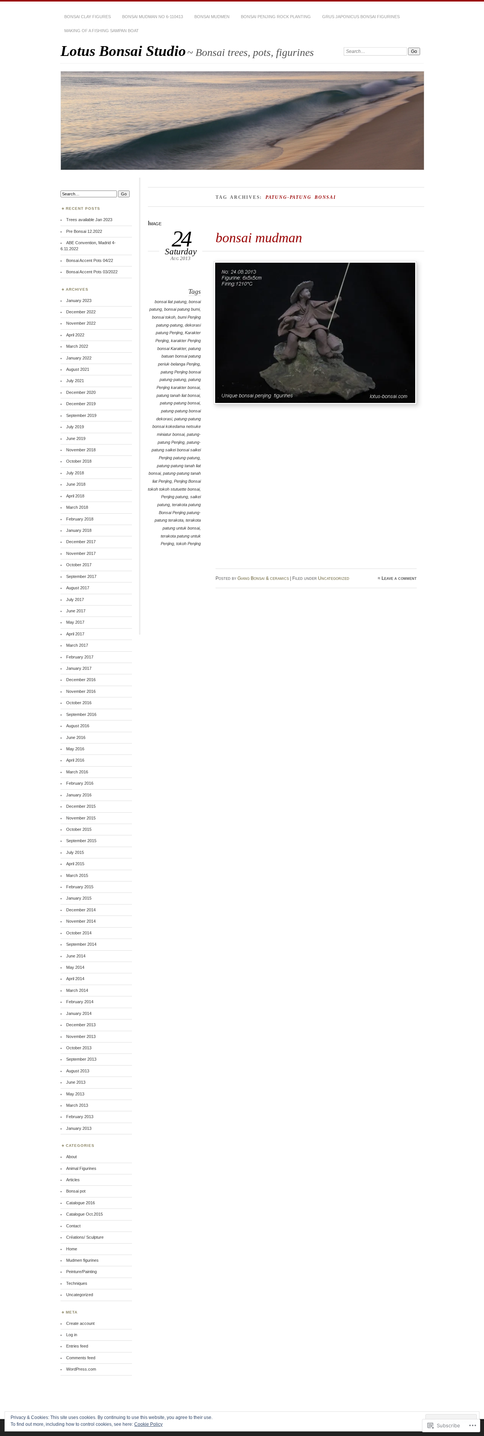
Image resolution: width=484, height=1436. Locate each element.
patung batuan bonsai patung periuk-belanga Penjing (179, 356)
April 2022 (75, 335)
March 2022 (77, 346)
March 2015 (77, 875)
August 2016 (77, 725)
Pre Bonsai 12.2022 (84, 231)
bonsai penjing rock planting (276, 16)
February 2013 (79, 1116)
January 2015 (79, 898)
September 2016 (81, 714)
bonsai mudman (259, 237)
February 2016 (79, 783)
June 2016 (75, 737)
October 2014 (79, 933)
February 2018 (79, 519)
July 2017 (75, 599)
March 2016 (77, 772)
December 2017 (81, 541)
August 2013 (77, 1071)
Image (154, 223)
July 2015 (75, 852)
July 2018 (75, 473)
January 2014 (79, 1013)
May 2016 (75, 749)
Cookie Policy (148, 1424)
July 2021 (75, 380)
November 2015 (81, 818)
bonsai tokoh (163, 317)
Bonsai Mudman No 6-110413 (152, 16)
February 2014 (79, 1001)
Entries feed (77, 1346)
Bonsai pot (75, 1191)
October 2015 (79, 829)
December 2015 (81, 806)
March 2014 (77, 990)
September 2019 (81, 415)
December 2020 (81, 392)
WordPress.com (81, 1369)
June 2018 (75, 484)
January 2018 (79, 530)
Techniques (76, 1283)
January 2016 (79, 795)
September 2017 (81, 576)
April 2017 (75, 634)
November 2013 (81, 1036)
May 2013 (75, 1094)
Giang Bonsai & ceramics (263, 578)
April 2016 (75, 760)
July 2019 (75, 426)
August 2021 (77, 369)
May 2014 (75, 967)
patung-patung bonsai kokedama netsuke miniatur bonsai (176, 427)
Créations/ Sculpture (85, 1237)
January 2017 (79, 668)
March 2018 (77, 507)
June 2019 (75, 438)
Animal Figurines (81, 1168)
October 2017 (79, 564)
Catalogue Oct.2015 (84, 1214)
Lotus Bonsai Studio (123, 51)
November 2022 (81, 323)
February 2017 (79, 657)
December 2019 (81, 403)
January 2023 (79, 300)
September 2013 (81, 1059)
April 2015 (75, 863)
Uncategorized (333, 578)
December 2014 (81, 910)
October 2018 (79, 461)
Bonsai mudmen (212, 16)
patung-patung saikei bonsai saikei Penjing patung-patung (176, 450)
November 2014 (81, 921)
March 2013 (77, 1105)
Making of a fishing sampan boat (101, 30)
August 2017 (77, 588)
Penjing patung (174, 496)
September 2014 (81, 944)
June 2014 (75, 956)
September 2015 (81, 840)
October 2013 (79, 1048)
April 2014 (75, 978)
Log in (71, 1334)
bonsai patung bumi (182, 309)
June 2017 (75, 611)
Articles (73, 1179)
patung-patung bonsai (180, 403)
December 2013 (81, 1024)
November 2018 (81, 450)
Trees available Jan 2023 (89, 219)
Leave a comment (399, 578)
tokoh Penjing (188, 543)
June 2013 (75, 1082)
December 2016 (81, 679)
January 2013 (79, 1128)
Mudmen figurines (82, 1260)
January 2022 (79, 358)
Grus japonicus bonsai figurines (361, 16)
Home (71, 1249)
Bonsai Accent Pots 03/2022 (92, 272)
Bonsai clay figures (87, 16)
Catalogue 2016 (80, 1203)
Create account (80, 1323)
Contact (73, 1226)
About (71, 1156)
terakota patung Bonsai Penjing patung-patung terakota (178, 512)
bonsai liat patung (170, 301)
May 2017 (75, 622)
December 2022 (81, 312)
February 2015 (79, 887)
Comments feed (80, 1357)
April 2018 (75, 496)
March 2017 (77, 645)
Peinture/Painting (81, 1271)
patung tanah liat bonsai (178, 395)
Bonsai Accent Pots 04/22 (89, 260)
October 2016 (79, 702)
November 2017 (81, 553)
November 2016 (81, 691)
